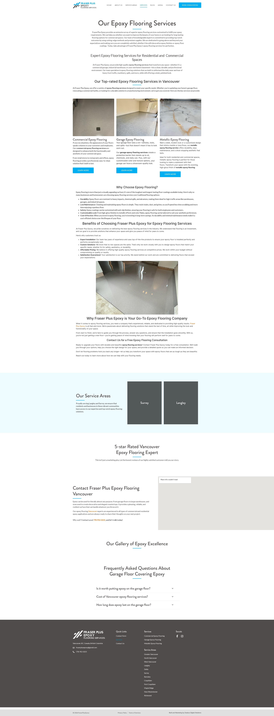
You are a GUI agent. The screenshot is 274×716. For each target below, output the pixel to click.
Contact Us (171, 5)
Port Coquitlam (150, 684)
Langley (147, 665)
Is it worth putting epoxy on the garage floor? (123, 588)
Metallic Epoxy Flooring (153, 643)
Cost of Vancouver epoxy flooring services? (122, 597)
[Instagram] (182, 636)
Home (109, 5)
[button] (137, 589)
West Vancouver (150, 662)
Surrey (146, 673)
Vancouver (92, 511)
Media (160, 5)
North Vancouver (150, 658)
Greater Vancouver (151, 654)
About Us (118, 5)
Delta (146, 669)
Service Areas (131, 5)
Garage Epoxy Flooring (152, 640)
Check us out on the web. (126, 667)
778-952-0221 (99, 520)
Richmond (148, 695)
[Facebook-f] (177, 636)
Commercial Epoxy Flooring (154, 636)
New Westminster (151, 692)
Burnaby (147, 677)
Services (143, 5)
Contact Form (121, 636)
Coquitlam (148, 680)
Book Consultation (190, 5)
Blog (152, 5)
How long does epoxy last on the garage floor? (123, 605)
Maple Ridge (149, 688)
